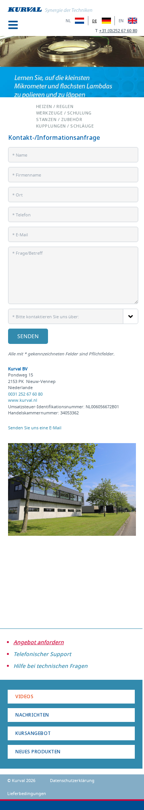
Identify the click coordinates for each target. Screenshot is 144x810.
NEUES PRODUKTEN (38, 751)
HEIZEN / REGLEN (55, 105)
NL (68, 21)
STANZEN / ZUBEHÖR (59, 118)
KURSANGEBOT (33, 733)
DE (94, 21)
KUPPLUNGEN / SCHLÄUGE (65, 125)
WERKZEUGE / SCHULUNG (64, 112)
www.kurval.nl (22, 400)
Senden (28, 336)
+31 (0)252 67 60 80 (118, 30)
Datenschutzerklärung (72, 780)
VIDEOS (24, 696)
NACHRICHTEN (32, 715)
